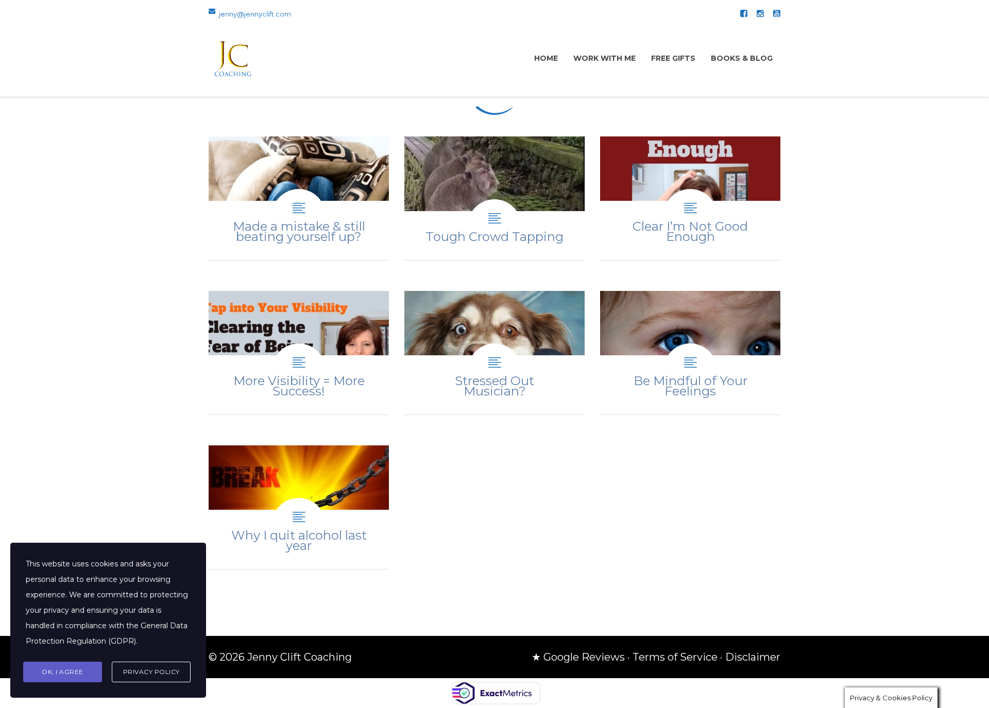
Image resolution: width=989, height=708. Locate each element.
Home (546, 58)
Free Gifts (673, 58)
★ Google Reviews (578, 657)
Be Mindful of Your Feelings (690, 353)
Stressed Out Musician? (494, 353)
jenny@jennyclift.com (255, 14)
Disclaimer (752, 657)
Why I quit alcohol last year (299, 507)
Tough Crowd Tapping (494, 198)
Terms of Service (675, 657)
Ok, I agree (62, 672)
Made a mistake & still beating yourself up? (299, 198)
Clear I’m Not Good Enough (690, 198)
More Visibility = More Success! (299, 353)
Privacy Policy (151, 672)
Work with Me (604, 58)
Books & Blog (742, 58)
